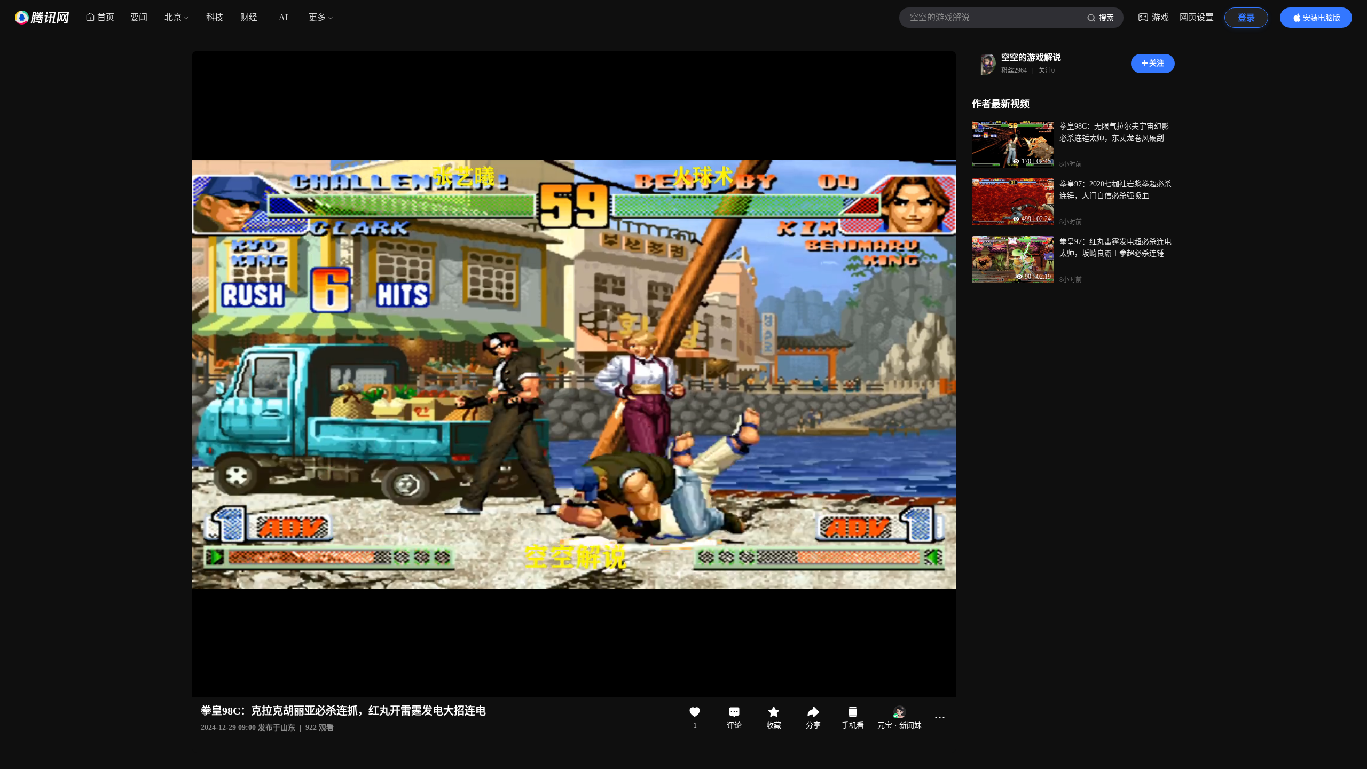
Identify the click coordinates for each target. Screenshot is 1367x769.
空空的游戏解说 (1031, 57)
